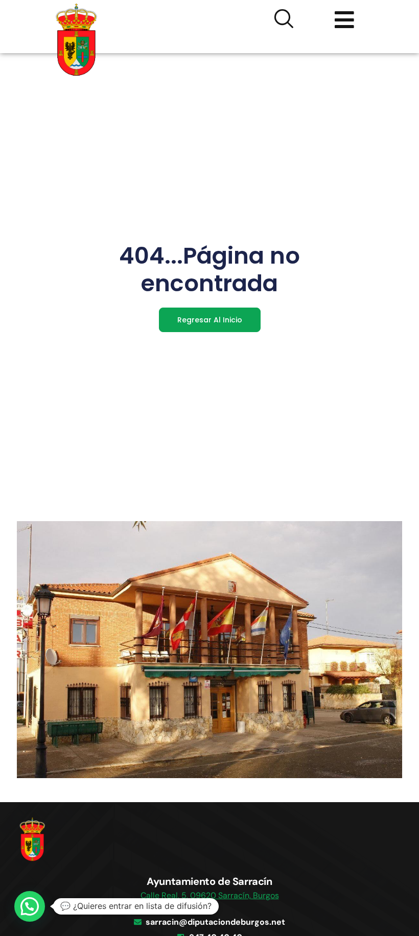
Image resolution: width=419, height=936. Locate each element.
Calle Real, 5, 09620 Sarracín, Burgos (210, 895)
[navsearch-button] (284, 20)
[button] (29, 906)
